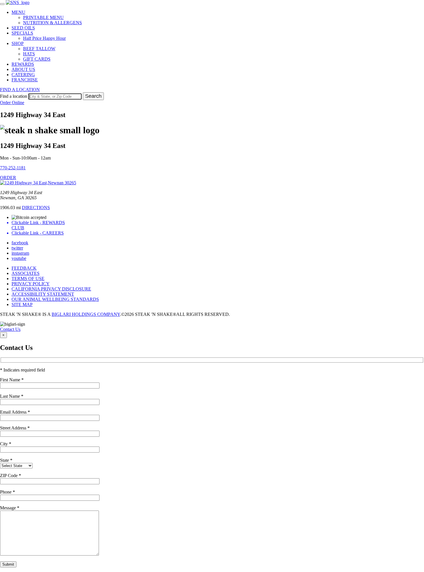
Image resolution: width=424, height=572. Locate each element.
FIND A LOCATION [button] (20, 89)
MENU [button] (18, 12)
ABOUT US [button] (23, 69)
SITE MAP (22, 304)
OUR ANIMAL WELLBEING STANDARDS (55, 299)
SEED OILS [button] (23, 27)
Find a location (13, 96)
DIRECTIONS (36, 207)
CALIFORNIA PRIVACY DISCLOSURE (51, 288)
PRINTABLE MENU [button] (43, 17)
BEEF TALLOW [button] (39, 48)
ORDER (8, 177)
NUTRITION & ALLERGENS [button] (52, 22)
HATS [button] (29, 53)
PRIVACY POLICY (31, 283)
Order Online (12, 102)
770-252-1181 (13, 167)
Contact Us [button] (10, 329)
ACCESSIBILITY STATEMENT (43, 294)
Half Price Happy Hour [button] (44, 38)
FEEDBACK (24, 268)
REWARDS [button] (23, 64)
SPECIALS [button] (22, 33)
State (6, 460)
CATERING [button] (23, 74)
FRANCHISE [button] (25, 79)
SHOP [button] (18, 43)
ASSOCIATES (26, 273)
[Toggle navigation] (2, 4)
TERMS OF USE (28, 278)
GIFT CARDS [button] (36, 59)
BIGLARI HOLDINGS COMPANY (86, 314)
